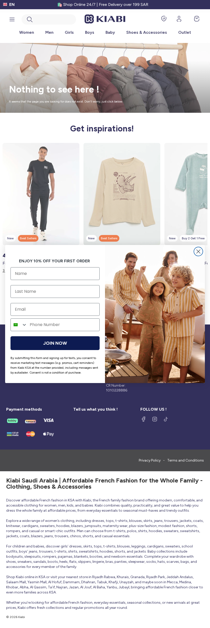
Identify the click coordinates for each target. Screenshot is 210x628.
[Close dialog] (198, 251)
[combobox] (19, 325)
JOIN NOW (55, 343)
